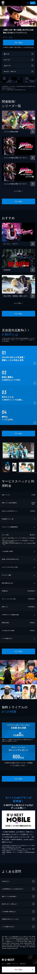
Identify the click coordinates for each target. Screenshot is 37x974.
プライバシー (15, 963)
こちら (32, 47)
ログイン (33, 3)
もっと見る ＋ (18, 191)
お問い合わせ (23, 963)
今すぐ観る (18, 42)
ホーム (3, 963)
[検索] (27, 3)
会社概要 (8, 963)
